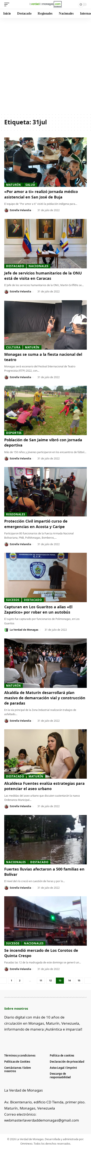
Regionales (15, 514)
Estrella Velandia (20, 210)
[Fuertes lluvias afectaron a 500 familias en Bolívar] (45, 839)
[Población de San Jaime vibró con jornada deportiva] (45, 410)
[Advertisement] (45, 65)
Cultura (13, 347)
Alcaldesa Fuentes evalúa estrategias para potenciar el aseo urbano (44, 786)
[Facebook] (6, 1040)
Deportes (14, 433)
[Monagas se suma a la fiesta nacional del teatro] (45, 325)
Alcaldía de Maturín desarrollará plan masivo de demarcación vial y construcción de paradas (44, 698)
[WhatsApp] (41, 1040)
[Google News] (20, 1040)
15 (79, 980)
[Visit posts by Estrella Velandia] (6, 210)
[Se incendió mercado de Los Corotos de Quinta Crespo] (45, 921)
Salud (30, 185)
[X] (13, 1040)
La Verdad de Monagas (24, 630)
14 (69, 980)
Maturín (13, 185)
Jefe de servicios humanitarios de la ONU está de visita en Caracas (43, 275)
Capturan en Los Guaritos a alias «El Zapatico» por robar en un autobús (38, 609)
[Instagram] (27, 1040)
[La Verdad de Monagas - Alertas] (45, 4)
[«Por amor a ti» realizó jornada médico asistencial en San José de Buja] (45, 162)
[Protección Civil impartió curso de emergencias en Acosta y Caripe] (45, 491)
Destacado (15, 266)
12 (50, 980)
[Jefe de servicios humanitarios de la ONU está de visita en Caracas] (45, 243)
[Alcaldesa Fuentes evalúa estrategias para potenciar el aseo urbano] (45, 754)
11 (41, 980)
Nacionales (38, 266)
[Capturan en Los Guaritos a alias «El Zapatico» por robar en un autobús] (45, 577)
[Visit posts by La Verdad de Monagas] (6, 630)
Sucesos (12, 600)
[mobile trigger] (7, 4)
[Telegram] (34, 1040)
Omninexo (26, 1143)
